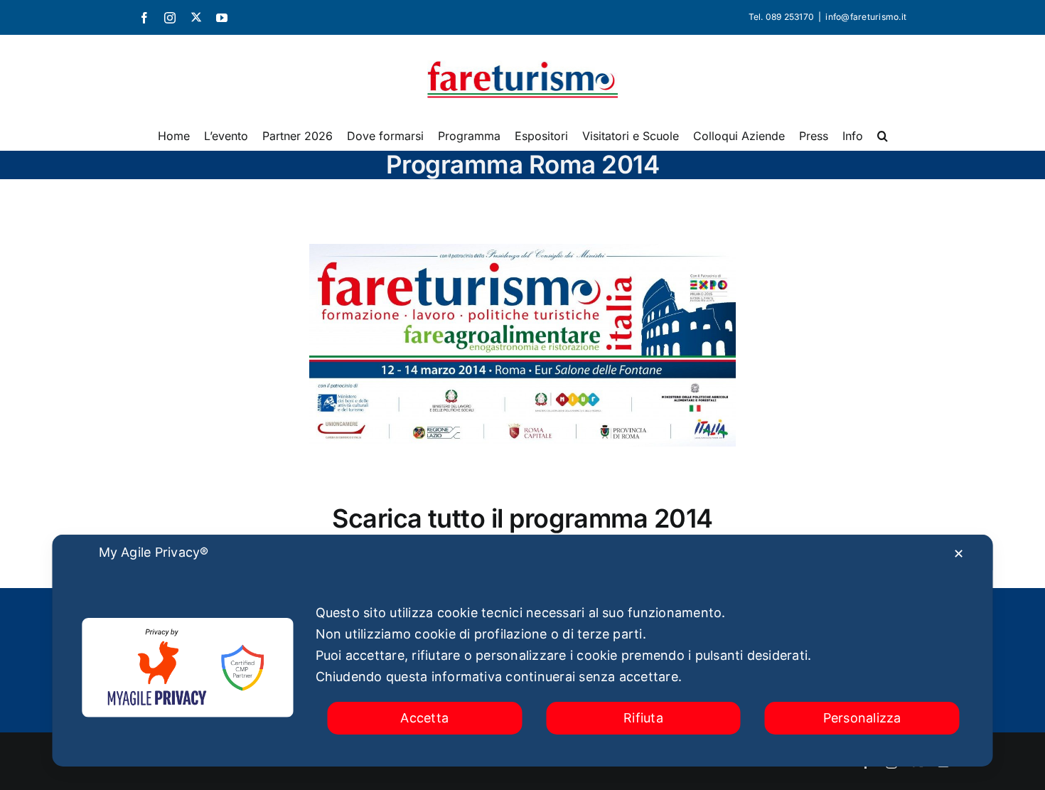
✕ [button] (958, 553)
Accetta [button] (424, 717)
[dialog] (523, 651)
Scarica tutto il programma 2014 (522, 518)
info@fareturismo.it (865, 16)
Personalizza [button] (862, 717)
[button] (882, 136)
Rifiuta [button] (643, 717)
